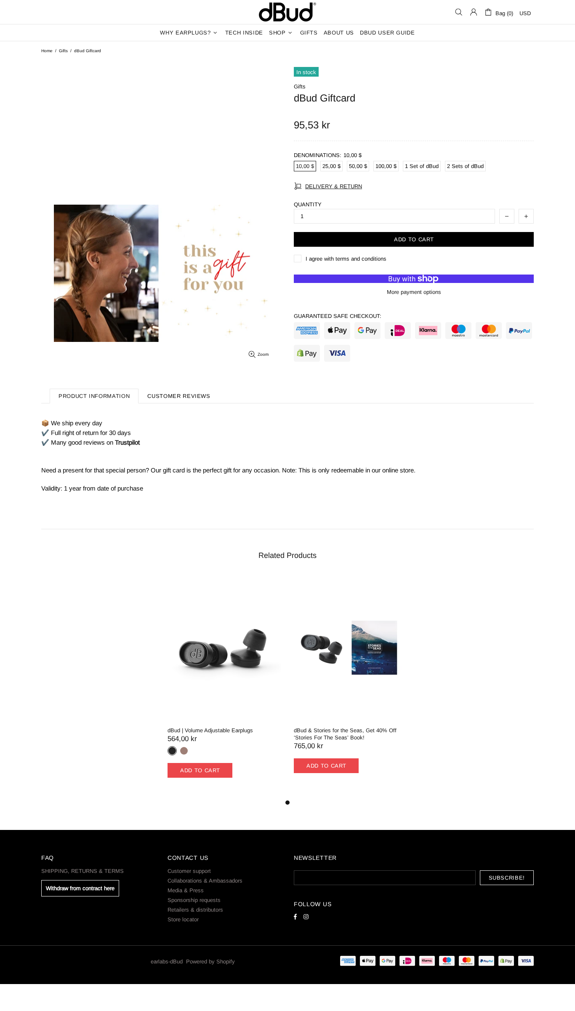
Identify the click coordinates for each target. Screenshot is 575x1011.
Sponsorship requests (194, 900)
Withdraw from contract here (80, 888)
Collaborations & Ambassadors (205, 881)
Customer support (189, 871)
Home (47, 50)
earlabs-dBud (287, 12)
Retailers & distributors (195, 910)
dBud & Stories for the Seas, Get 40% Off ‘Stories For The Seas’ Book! (345, 734)
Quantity (308, 204)
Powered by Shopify (210, 961)
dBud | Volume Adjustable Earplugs (210, 730)
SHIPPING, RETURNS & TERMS (82, 871)
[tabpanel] (224, 686)
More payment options (414, 292)
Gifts (63, 50)
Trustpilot (127, 442)
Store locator (183, 919)
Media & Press (186, 890)
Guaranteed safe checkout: (337, 316)
